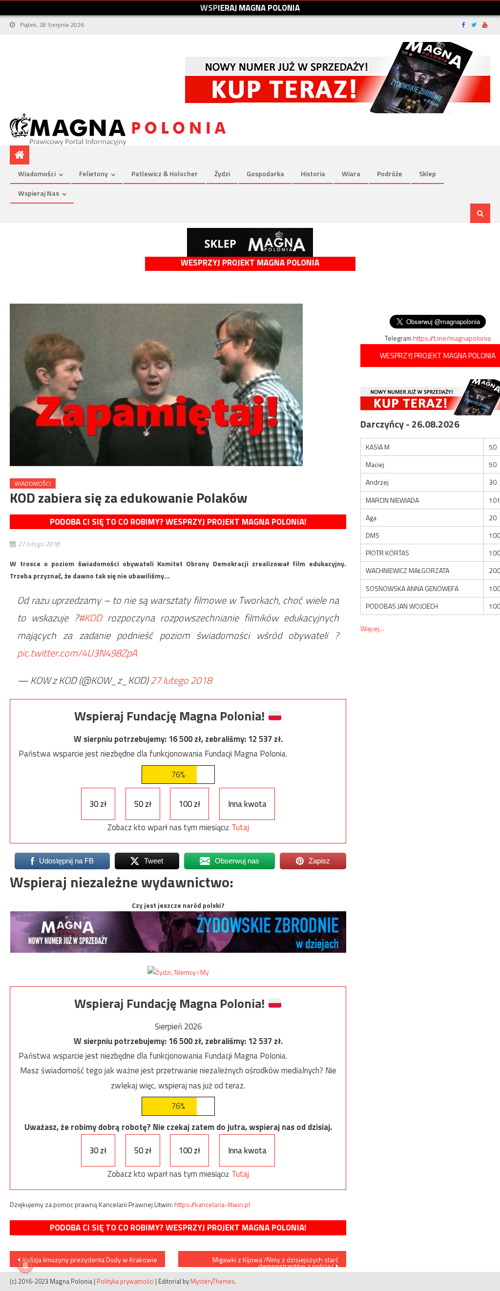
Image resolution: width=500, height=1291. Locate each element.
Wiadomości (37, 173)
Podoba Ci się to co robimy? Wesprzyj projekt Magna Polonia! (178, 521)
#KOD (90, 617)
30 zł (97, 804)
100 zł (189, 804)
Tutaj (240, 827)
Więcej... (372, 628)
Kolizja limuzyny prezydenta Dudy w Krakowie (89, 1259)
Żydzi (222, 173)
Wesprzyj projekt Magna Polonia (250, 263)
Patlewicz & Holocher (164, 173)
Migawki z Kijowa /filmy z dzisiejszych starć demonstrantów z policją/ (275, 1260)
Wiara (351, 173)
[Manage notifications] (25, 1265)
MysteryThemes (212, 1281)
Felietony (93, 173)
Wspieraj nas (38, 193)
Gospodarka (265, 173)
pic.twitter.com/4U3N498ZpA (77, 652)
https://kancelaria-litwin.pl (212, 1204)
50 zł (142, 804)
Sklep (427, 173)
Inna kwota (247, 804)
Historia (313, 173)
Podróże (389, 173)
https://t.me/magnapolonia (452, 338)
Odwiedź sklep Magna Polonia (250, 242)
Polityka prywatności (125, 1281)
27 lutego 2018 (181, 680)
